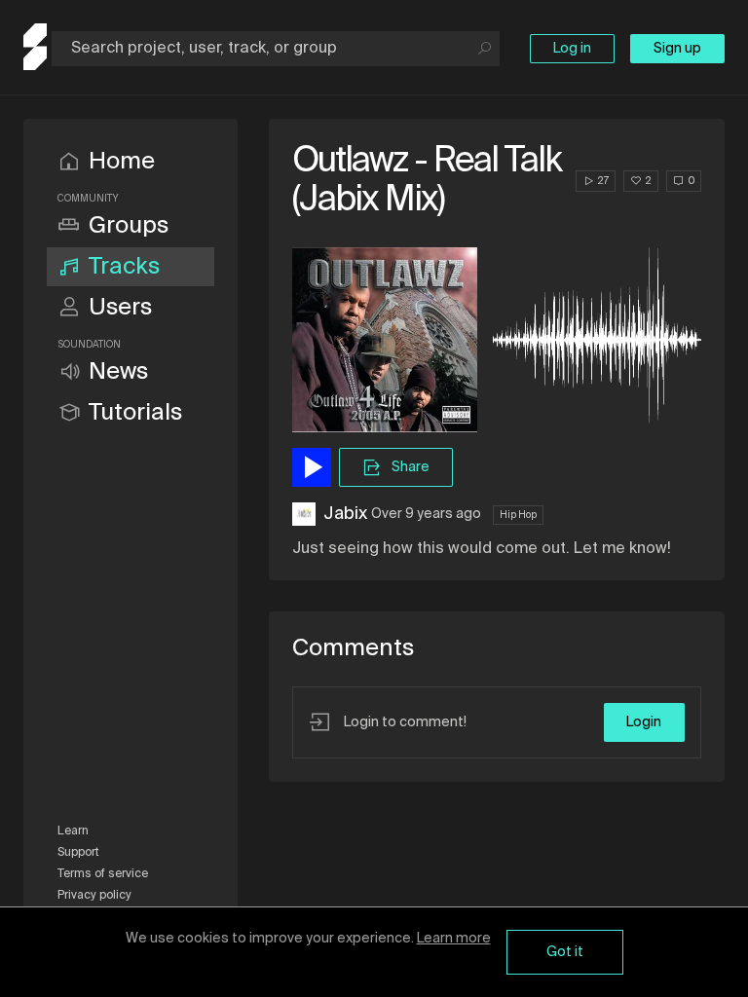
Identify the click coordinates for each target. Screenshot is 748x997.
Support (78, 853)
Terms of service (102, 874)
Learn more (454, 938)
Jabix (345, 514)
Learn (73, 831)
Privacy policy (94, 896)
